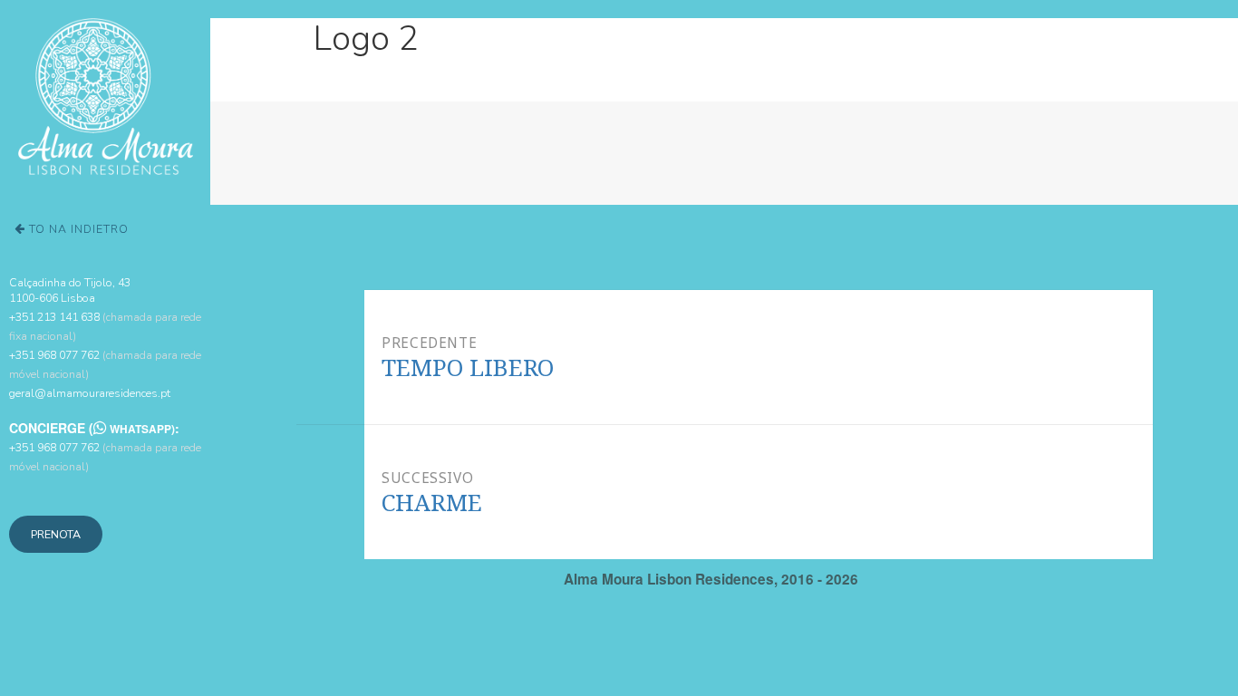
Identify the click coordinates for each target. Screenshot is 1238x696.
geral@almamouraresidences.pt (89, 393)
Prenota (56, 534)
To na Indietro (77, 229)
